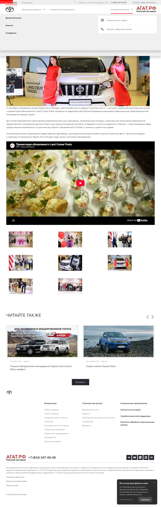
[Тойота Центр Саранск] (146, 9)
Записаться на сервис (117, 20)
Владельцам (27, 2)
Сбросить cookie (12, 485)
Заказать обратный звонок (144, 2)
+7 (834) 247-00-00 (118, 2)
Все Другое (80, 382)
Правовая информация (15, 477)
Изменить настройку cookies (16, 481)
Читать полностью (126, 499)
